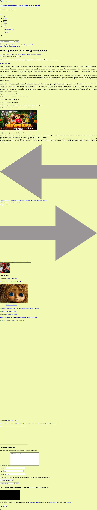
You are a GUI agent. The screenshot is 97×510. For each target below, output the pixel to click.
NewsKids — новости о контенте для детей (20, 5)
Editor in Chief (8, 54)
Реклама (7, 32)
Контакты (7, 31)
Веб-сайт (2, 474)
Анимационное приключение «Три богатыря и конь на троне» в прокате (19, 308)
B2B (4, 26)
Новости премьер (9, 29)
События (5, 17)
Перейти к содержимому (6, 1)
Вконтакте (5, 505)
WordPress (68, 502)
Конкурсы (5, 24)
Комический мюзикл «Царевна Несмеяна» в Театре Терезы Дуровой (18, 317)
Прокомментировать (5, 465)
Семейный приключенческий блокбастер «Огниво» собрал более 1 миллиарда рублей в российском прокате (29, 424)
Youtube (5, 506)
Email (1, 471)
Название (2, 468)
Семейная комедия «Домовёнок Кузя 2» (10, 282)
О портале (7, 28)
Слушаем (5, 20)
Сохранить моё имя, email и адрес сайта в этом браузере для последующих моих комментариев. (26, 477)
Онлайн (5, 23)
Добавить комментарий (35, 54)
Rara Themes (53, 502)
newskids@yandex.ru (34, 502)
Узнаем (4, 21)
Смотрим (5, 18)
